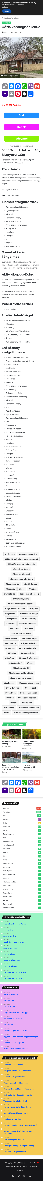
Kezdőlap (6, 18)
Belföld (5, 860)
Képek (21, 127)
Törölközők (31, 688)
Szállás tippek (8, 897)
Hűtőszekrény (29, 618)
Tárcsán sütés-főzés (29, 683)
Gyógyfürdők (8, 889)
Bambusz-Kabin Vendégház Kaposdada (29, 743)
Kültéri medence (9, 874)
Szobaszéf (9, 683)
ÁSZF (25, 1166)
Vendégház (15, 18)
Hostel (5, 852)
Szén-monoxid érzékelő (22, 678)
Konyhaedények (30, 638)
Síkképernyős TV (21, 668)
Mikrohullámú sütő (28, 648)
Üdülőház (6, 827)
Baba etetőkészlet (22, 574)
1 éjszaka (10, 554)
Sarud (30, 663)
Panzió (5, 819)
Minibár (12, 653)
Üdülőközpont (8, 863)
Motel (5, 856)
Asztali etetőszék (22, 569)
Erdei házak (7, 871)
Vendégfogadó (8, 845)
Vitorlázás (9, 708)
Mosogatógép (28, 653)
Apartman (6, 808)
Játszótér (15, 628)
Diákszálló (7, 849)
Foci (22, 589)
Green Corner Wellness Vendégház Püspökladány (10, 767)
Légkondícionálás (29, 643)
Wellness (6, 867)
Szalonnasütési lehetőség (21, 673)
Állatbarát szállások (10, 882)
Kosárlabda (11, 643)
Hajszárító (10, 613)
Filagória (11, 589)
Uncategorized (8, 908)
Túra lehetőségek (29, 693)
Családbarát (7, 893)
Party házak (7, 904)
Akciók (5, 900)
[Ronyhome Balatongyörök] (31, 757)
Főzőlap (33, 589)
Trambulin (11, 693)
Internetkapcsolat (28, 623)
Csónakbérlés (13, 584)
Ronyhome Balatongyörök (29, 766)
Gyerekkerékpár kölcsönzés (22, 604)
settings (5, 7)
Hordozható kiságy (29, 613)
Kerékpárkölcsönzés (22, 633)
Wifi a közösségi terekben (26, 712)
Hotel (5, 823)
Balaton (6, 878)
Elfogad (6, 11)
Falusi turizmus (8, 834)
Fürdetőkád (10, 594)
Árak (21, 115)
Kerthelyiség (11, 638)
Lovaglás (11, 648)
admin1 (5, 32)
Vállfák (11, 698)
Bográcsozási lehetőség (22, 579)
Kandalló (29, 628)
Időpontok (21, 138)
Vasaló (15, 703)
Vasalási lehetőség (27, 698)
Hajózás (34, 609)
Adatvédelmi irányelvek (14, 1166)
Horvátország (8, 841)
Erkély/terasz (31, 584)
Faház (5, 830)
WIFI (7, 712)
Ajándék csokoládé (28, 554)
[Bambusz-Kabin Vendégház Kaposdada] (31, 734)
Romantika (7, 885)
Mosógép (10, 658)
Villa (4, 838)
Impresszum (21, 1170)
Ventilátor (27, 703)
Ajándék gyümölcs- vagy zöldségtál (22, 559)
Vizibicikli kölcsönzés (29, 708)
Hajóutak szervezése (15, 609)
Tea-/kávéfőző (14, 688)
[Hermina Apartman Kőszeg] (11, 734)
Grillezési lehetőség (30, 594)
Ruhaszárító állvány (29, 658)
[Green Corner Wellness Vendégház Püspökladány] (11, 757)
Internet (11, 623)
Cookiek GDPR (32, 1166)
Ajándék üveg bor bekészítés (22, 564)
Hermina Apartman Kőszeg (10, 742)
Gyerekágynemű (21, 599)
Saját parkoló (16, 663)
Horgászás (12, 618)
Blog (4, 816)
